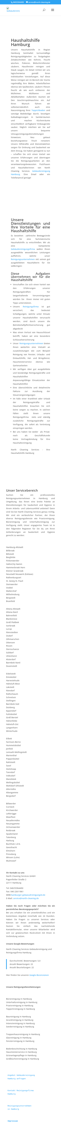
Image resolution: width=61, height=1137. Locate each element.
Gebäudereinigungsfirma (23, 249)
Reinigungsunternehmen (23, 259)
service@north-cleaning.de (26, 898)
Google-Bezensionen (39, 975)
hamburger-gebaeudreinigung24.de (28, 895)
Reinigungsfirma (31, 306)
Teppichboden (38, 110)
